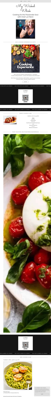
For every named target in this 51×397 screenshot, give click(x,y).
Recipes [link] (29, 1)
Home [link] (21, 1)
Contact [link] (25, 1)
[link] (25, 11)
